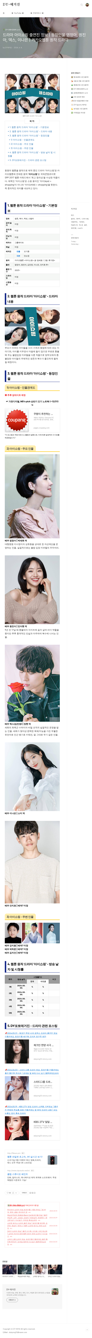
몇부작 (78, 219)
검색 (81, 5)
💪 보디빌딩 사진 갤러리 (79, 109)
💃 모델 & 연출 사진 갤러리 (80, 81)
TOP (87, 1330)
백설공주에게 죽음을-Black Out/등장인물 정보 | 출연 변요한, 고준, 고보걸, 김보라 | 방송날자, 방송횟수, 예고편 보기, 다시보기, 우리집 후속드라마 (27, 1217)
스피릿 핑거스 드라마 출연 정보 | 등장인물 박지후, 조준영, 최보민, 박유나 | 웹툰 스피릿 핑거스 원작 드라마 (27, 1225)
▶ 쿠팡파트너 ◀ (37, 13)
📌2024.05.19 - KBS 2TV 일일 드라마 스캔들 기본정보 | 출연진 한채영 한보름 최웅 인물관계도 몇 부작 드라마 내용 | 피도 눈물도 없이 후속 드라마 (31, 1109)
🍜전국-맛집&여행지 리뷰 (79, 101)
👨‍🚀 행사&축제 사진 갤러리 (80, 77)
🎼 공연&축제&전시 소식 (79, 93)
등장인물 (73, 228)
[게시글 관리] (16, 1193)
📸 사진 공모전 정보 (78, 97)
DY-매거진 (11, 4)
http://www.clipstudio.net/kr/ (18, 1171)
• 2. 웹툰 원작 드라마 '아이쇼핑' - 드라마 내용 (30, 131)
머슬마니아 (74, 225)
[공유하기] (13, 1193)
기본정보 (81, 222)
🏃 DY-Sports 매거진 (78, 105)
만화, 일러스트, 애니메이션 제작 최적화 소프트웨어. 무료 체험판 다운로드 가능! (31, 1178)
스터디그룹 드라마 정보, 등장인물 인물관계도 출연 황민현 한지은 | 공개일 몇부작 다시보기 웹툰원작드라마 (27, 1241)
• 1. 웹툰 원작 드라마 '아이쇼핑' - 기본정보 (28, 127)
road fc (80, 228)
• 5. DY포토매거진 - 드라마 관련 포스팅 (27, 160)
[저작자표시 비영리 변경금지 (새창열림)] (32, 1193)
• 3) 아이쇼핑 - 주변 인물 (21, 148)
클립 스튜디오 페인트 (17, 1174)
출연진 (73, 219)
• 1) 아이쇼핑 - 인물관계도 (21, 140)
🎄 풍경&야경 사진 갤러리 (80, 85)
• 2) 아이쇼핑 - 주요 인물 (21, 144)
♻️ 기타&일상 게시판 (78, 113)
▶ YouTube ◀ (17, 13)
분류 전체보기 (75, 73)
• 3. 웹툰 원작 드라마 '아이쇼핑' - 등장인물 (28, 135)
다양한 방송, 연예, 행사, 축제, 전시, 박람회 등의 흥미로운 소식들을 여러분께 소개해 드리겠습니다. (28, 1294)
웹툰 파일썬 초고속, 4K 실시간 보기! (24, 1156)
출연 (85, 225)
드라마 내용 (85, 219)
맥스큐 (81, 225)
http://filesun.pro (13, 1153)
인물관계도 (74, 222)
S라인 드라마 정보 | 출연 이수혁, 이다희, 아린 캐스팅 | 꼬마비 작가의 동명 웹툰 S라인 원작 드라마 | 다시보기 (27, 1233)
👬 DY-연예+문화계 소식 (16, 1205)
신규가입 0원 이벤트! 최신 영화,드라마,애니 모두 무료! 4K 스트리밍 (24, 1161)
